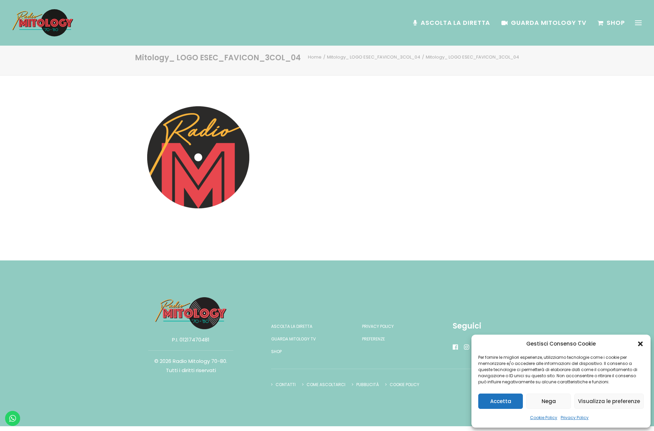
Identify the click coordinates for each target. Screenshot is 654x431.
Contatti (286, 384)
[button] (640, 343)
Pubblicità (367, 384)
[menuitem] (454, 23)
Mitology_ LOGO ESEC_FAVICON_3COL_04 (373, 57)
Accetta (500, 401)
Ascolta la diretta (455, 22)
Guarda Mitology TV (548, 22)
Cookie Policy (543, 417)
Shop (616, 22)
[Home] (191, 313)
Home (315, 57)
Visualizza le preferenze (609, 401)
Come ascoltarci (326, 384)
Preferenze (373, 339)
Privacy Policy (575, 417)
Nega (549, 401)
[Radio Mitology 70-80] (42, 22)
